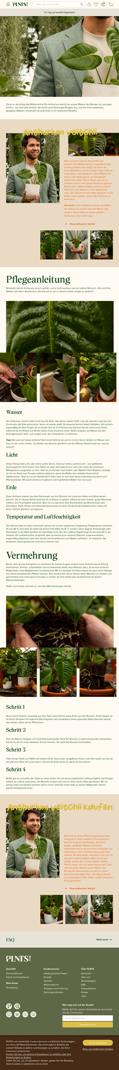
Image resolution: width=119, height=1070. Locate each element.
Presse (84, 992)
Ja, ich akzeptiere (98, 1042)
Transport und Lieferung (56, 988)
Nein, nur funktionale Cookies (98, 1049)
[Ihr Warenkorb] (110, 4)
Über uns (85, 977)
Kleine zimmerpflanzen (17, 977)
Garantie (48, 980)
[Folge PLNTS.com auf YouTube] (25, 1014)
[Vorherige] (29, 198)
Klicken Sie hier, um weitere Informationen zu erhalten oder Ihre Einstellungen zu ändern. (38, 1056)
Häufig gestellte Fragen (55, 973)
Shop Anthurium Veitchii (82, 224)
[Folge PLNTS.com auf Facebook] (9, 1014)
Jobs (83, 996)
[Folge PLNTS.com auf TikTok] (33, 1014)
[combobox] (59, 4)
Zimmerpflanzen (14, 973)
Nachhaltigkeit (88, 980)
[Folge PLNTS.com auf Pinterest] (17, 1014)
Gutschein (86, 973)
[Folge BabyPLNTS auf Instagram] (17, 1006)
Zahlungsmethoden (53, 992)
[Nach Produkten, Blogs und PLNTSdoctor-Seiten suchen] (81, 4)
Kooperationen (88, 988)
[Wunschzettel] (96, 4)
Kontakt (47, 977)
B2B (83, 984)
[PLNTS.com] (20, 4)
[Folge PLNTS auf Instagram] (9, 1006)
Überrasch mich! (88, 1024)
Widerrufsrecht (51, 984)
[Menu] (8, 4)
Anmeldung (12, 987)
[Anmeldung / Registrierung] (89, 4)
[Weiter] (36, 198)
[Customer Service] (103, 4)
